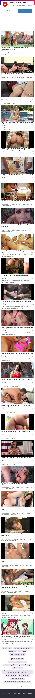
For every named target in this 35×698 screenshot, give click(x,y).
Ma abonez (25, 11)
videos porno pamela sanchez (22, 648)
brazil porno (12, 651)
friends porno (7, 648)
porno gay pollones (17, 659)
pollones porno (17, 668)
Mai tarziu (10, 11)
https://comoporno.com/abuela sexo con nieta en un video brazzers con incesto (17, 671)
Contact (25, 693)
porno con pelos (11, 675)
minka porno (22, 651)
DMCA (10, 693)
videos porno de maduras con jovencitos (17, 681)
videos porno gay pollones (17, 662)
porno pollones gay (25, 665)
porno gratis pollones (10, 665)
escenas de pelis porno (17, 654)
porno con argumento (17, 678)
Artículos (4, 693)
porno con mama (24, 675)
